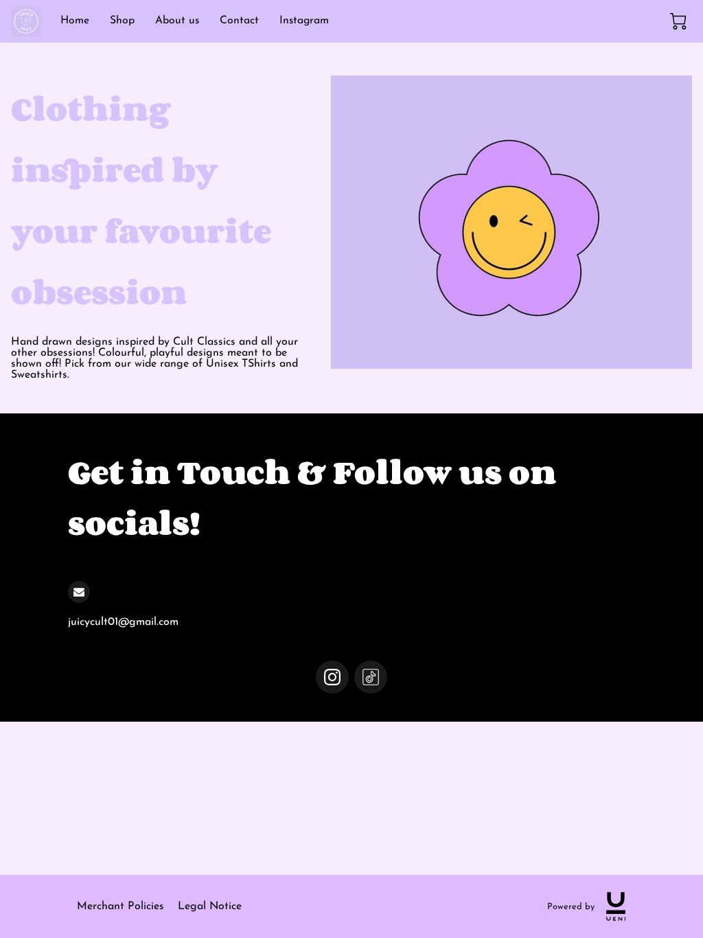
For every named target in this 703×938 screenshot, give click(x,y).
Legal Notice (210, 906)
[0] (678, 21)
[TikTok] (370, 677)
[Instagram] (332, 677)
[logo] (616, 906)
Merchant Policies (120, 906)
